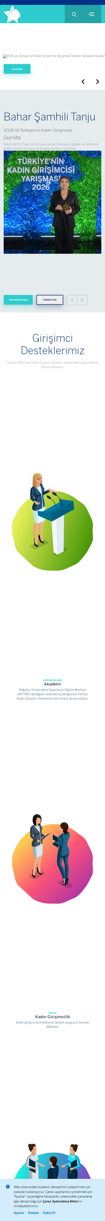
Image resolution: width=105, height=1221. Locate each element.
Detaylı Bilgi (17, 69)
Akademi (52, 684)
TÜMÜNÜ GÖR (50, 300)
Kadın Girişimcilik (52, 1016)
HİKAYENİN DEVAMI (18, 300)
